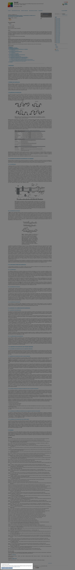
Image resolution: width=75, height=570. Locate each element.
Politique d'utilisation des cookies (16, 566)
